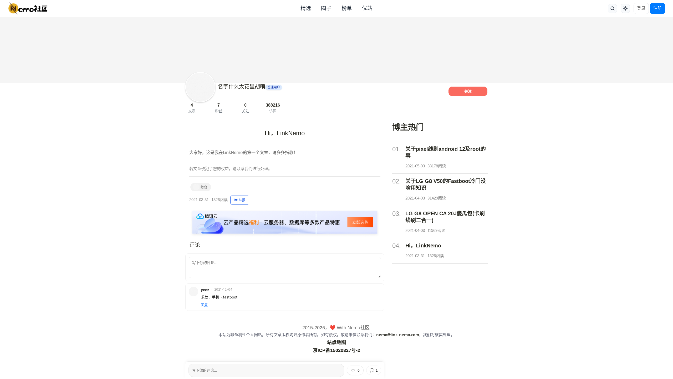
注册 (657, 8)
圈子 (326, 8)
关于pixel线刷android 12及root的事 (445, 152)
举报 (241, 200)
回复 (204, 305)
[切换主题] (625, 8)
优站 (367, 8)
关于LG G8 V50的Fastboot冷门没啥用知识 (445, 184)
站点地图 (336, 342)
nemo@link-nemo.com (397, 334)
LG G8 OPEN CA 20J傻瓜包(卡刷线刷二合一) (445, 217)
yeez (205, 289)
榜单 (346, 8)
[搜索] (612, 8)
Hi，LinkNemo (423, 245)
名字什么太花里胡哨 (241, 86)
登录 (641, 8)
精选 (305, 8)
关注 (468, 91)
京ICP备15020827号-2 (336, 350)
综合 (204, 187)
